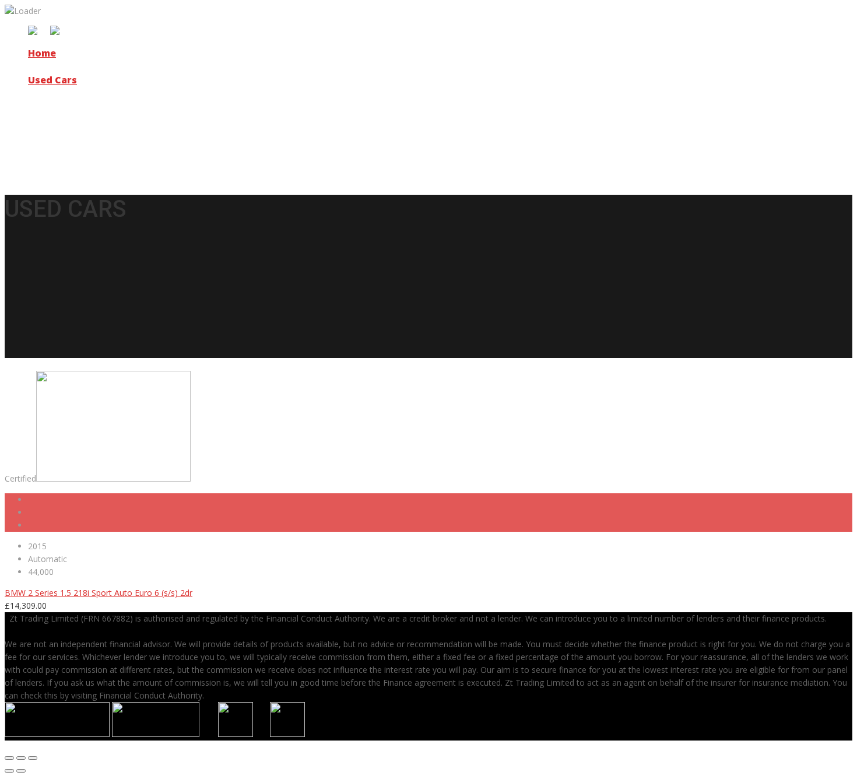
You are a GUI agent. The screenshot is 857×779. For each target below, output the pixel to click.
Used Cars (52, 79)
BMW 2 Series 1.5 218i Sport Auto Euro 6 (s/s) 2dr (98, 592)
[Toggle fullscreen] (21, 758)
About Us (50, 66)
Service (46, 93)
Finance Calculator (86, 119)
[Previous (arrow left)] (9, 771)
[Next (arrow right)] (21, 771)
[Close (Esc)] (9, 758)
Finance (47, 106)
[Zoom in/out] (32, 758)
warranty (51, 133)
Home (42, 53)
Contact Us (55, 146)
